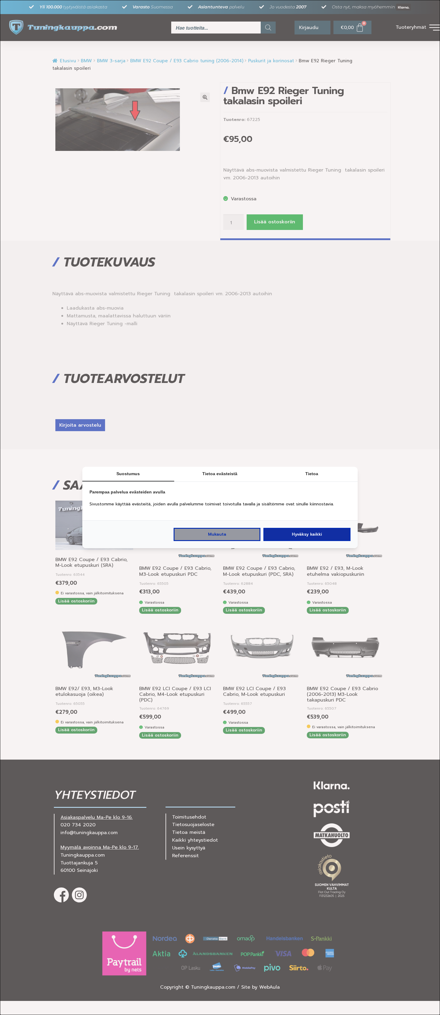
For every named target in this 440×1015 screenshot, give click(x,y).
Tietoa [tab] (311, 473)
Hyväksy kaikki (307, 534)
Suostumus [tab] (128, 473)
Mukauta (217, 534)
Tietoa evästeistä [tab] (219, 473)
